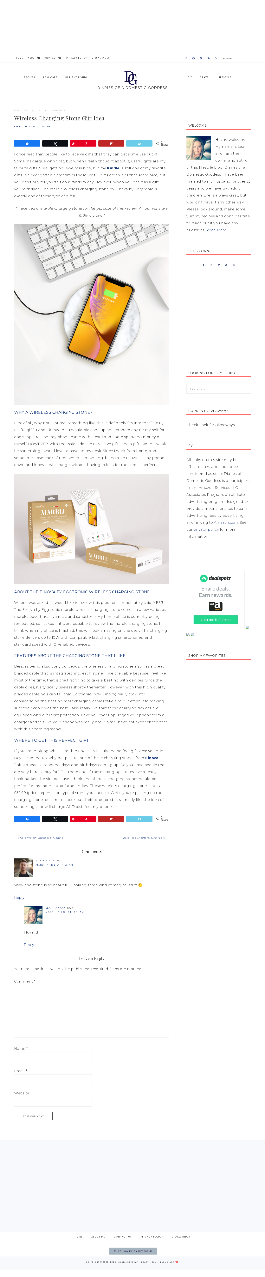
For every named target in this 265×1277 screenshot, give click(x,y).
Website (21, 1093)
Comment (25, 981)
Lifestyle (30, 126)
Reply (19, 897)
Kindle (113, 168)
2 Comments (56, 110)
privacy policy (206, 529)
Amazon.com (226, 522)
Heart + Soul (149, 1262)
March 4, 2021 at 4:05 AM (54, 864)
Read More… (217, 230)
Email (20, 1071)
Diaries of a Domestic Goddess (132, 80)
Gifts (18, 126)
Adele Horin (45, 860)
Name (21, 1049)
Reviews (45, 126)
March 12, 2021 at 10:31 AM (65, 912)
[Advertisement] (132, 27)
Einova (151, 758)
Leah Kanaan (56, 907)
